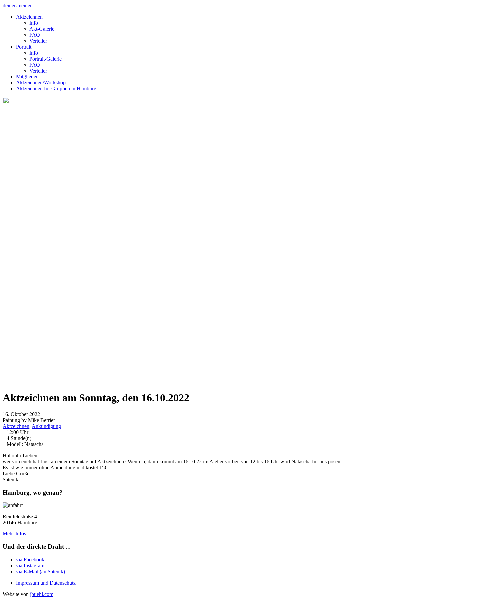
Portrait (23, 47)
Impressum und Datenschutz (46, 583)
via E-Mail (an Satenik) (40, 571)
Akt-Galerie (41, 29)
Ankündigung (46, 426)
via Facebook (30, 559)
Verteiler (38, 41)
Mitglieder (27, 76)
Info (33, 23)
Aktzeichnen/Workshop (41, 82)
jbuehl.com (41, 594)
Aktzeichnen (29, 17)
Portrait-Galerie (45, 59)
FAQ (34, 35)
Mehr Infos (14, 533)
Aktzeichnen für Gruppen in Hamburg (56, 88)
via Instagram (30, 565)
